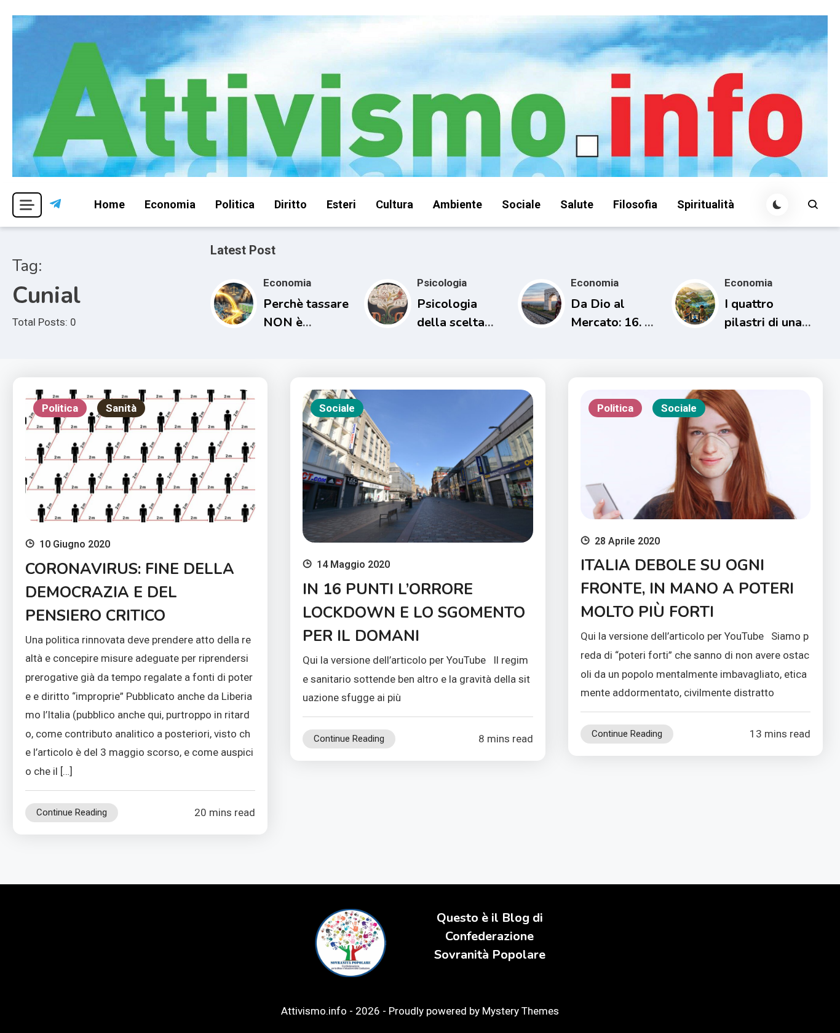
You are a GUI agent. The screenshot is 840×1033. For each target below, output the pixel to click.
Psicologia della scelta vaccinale (451, 322)
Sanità (121, 408)
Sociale (521, 204)
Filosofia (635, 204)
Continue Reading (71, 812)
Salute (576, 204)
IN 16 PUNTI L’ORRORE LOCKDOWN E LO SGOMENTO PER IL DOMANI (414, 612)
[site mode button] (777, 205)
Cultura (394, 204)
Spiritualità (705, 204)
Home (109, 204)
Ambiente (457, 204)
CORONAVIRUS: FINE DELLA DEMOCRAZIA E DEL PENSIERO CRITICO (129, 592)
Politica (235, 204)
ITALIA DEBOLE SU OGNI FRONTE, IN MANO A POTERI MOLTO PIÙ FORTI (687, 589)
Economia (170, 204)
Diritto (290, 204)
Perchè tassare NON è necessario (306, 322)
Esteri (341, 204)
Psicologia (442, 283)
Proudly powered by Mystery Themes (474, 1011)
